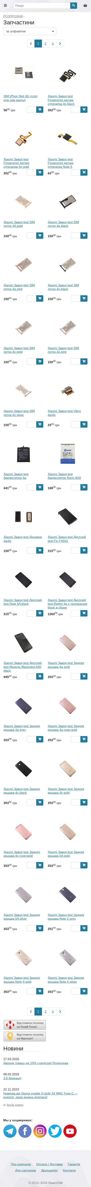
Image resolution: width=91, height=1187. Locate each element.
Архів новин (14, 1105)
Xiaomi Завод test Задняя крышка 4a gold (66, 664)
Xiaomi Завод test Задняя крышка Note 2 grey (66, 916)
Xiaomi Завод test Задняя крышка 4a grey (22, 727)
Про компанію (21, 1164)
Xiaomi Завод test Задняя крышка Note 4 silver (66, 979)
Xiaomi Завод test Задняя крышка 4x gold (66, 790)
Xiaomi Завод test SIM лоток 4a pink (19, 287)
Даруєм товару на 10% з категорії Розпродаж (35, 1063)
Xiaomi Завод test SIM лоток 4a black (63, 224)
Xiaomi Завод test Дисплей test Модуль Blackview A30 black (23, 666)
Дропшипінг (49, 1170)
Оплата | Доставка (49, 1164)
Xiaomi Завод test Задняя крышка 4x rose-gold (22, 853)
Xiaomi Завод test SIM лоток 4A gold (19, 224)
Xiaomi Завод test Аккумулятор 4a (16, 476)
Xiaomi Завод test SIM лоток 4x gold (19, 350)
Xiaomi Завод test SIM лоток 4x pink (63, 350)
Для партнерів (25, 1170)
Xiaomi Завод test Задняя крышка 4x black (22, 790)
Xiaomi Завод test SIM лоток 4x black (63, 287)
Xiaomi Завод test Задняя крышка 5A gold (66, 853)
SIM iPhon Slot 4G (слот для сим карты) (21, 98)
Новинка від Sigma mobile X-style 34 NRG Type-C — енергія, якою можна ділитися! (40, 1095)
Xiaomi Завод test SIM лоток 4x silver (19, 412)
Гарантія (74, 1164)
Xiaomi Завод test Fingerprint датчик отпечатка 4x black (61, 100)
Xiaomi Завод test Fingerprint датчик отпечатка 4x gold (16, 163)
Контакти (69, 1170)
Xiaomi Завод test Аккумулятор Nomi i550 (64, 476)
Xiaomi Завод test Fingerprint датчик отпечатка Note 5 (60, 163)
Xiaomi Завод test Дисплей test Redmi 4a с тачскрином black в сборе (67, 603)
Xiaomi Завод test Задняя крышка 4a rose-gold (66, 727)
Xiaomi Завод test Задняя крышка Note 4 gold (22, 979)
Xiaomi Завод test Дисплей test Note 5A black (23, 601)
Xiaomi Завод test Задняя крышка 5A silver (22, 916)
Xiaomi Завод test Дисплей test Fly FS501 (67, 538)
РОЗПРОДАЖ (13, 16)
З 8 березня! (12, 1078)
